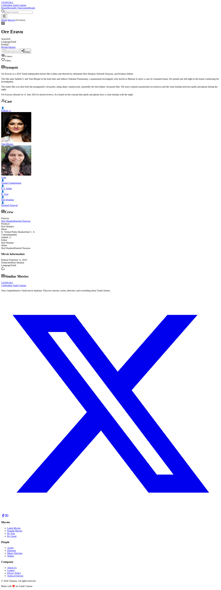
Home (4, 8)
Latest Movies (14, 528)
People (32, 8)
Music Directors (14, 553)
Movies (10, 8)
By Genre (12, 536)
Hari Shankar (7, 221)
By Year (18, 8)
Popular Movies (14, 531)
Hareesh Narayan (22, 221)
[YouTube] (6, 516)
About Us (12, 567)
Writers (10, 556)
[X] (110, 512)
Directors (11, 550)
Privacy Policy (14, 573)
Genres (25, 8)
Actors (10, 548)
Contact (11, 570)
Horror (12, 47)
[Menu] (4, 16)
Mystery (5, 47)
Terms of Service (15, 576)
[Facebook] (3, 516)
